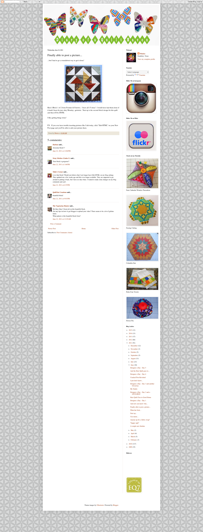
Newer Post (52, 228)
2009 (131, 447)
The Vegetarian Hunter (61, 206)
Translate (142, 75)
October (134, 352)
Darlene (55, 144)
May (132, 430)
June (132, 365)
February (134, 440)
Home (84, 228)
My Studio (133, 389)
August (133, 358)
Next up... (133, 413)
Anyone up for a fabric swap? (140, 420)
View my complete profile (146, 59)
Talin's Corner (58, 172)
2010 (131, 444)
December (134, 346)
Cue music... (134, 416)
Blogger (115, 505)
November (134, 349)
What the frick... (135, 410)
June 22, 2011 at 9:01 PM (61, 198)
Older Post (115, 228)
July (132, 362)
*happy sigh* (134, 423)
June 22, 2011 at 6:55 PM (61, 185)
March (133, 436)
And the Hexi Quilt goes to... (140, 371)
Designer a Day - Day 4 (138, 374)
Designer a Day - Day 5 (138, 368)
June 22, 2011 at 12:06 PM (61, 151)
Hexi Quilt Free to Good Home (140, 397)
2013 (131, 336)
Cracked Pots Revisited (138, 377)
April (133, 433)
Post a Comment (55, 224)
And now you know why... (139, 404)
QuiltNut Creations (59, 192)
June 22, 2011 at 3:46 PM (61, 164)
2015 (131, 330)
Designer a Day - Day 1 (138, 400)
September (134, 355)
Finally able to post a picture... (140, 407)
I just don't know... (136, 380)
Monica (142, 53)
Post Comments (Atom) (64, 232)
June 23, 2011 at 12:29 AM (62, 219)
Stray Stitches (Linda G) (61, 158)
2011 (131, 343)
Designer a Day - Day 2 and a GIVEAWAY (140, 393)
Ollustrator (100, 505)
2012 (131, 340)
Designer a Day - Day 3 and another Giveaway (142, 385)
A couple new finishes (137, 426)
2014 (131, 333)
